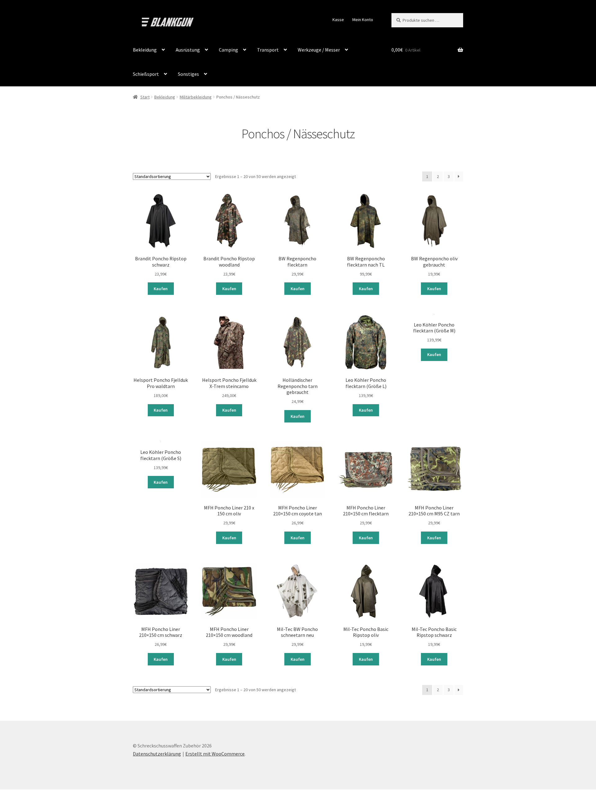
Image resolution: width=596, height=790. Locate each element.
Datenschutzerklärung (157, 754)
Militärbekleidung (196, 97)
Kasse (338, 19)
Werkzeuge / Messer (319, 50)
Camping (228, 50)
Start (145, 97)
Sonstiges (188, 74)
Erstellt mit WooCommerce (215, 754)
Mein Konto (362, 19)
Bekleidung (145, 50)
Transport (268, 50)
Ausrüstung (188, 50)
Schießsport (146, 74)
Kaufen (161, 288)
